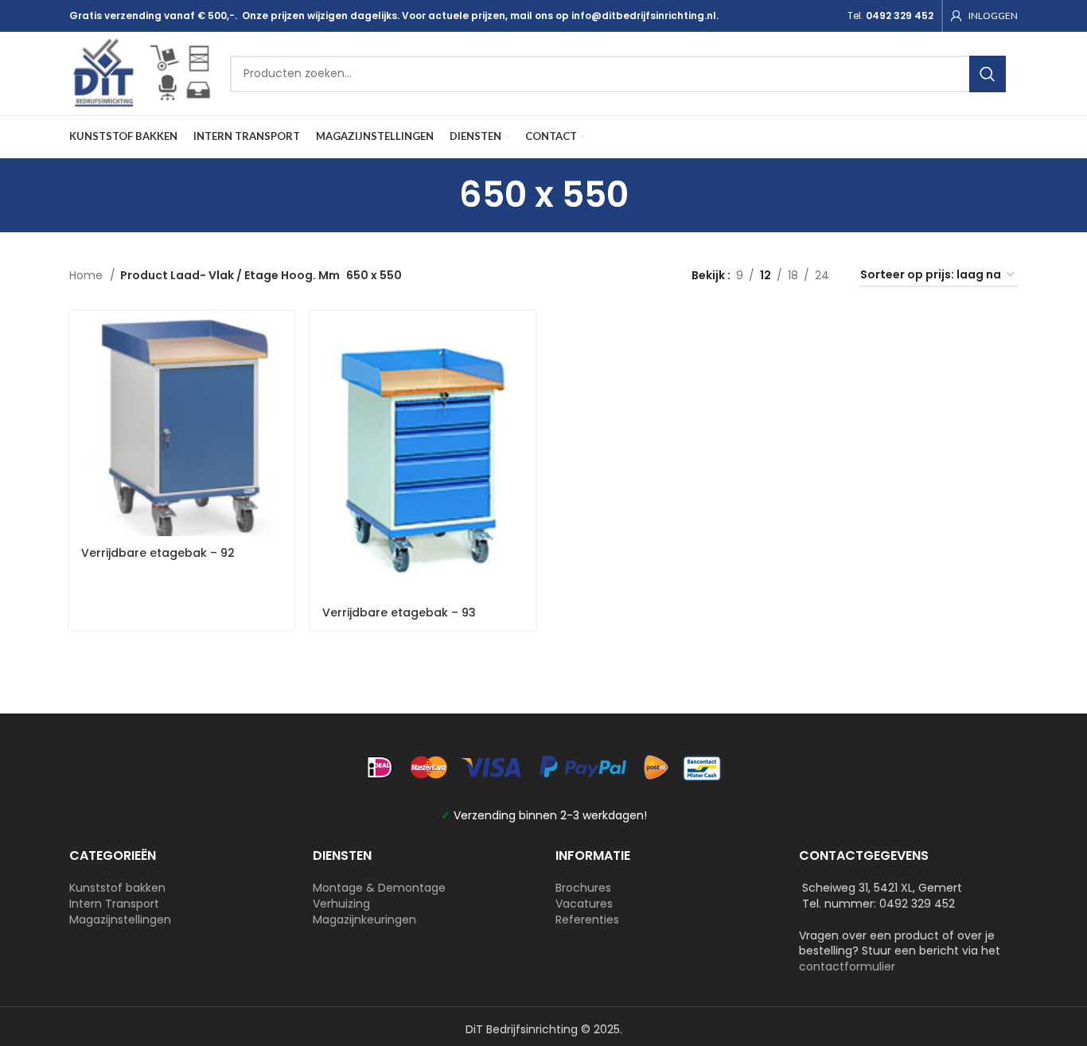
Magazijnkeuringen (364, 919)
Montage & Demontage (379, 888)
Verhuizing (341, 904)
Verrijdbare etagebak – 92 (158, 553)
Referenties (587, 919)
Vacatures (584, 904)
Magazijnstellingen (120, 919)
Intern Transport (114, 904)
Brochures (583, 888)
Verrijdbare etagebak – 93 (399, 612)
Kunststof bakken (117, 888)
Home (87, 275)
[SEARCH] (987, 74)
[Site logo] (141, 72)
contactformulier (847, 966)
